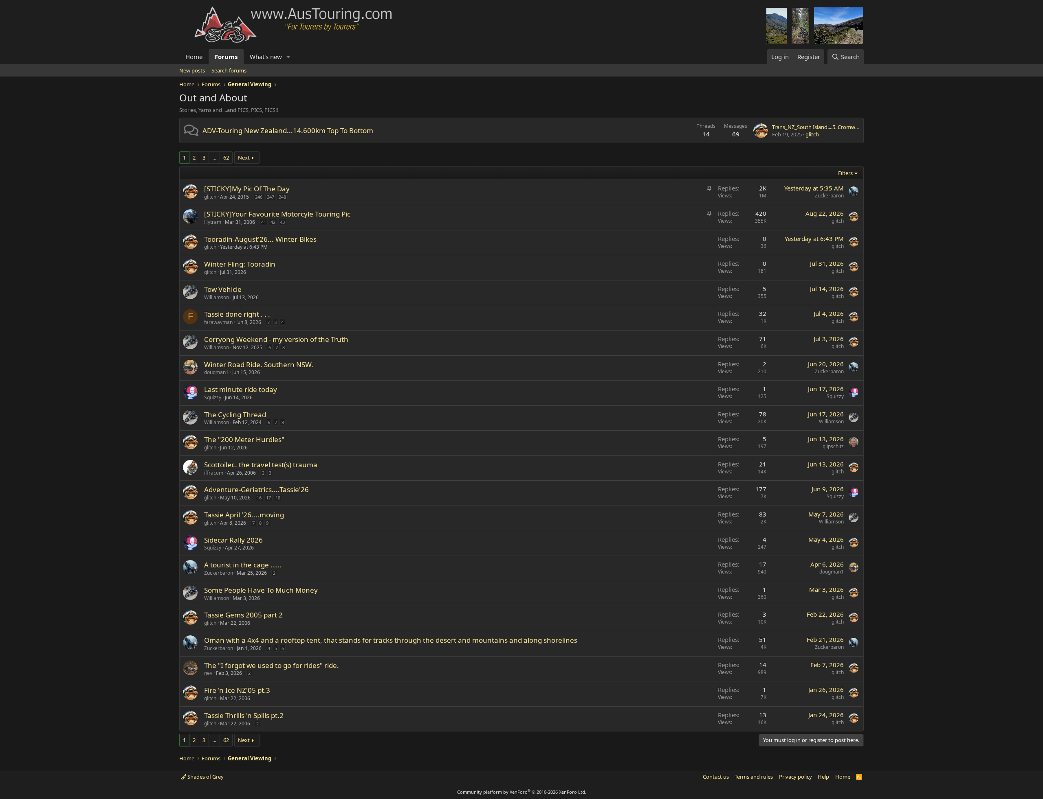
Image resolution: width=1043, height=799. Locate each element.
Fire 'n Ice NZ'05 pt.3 (237, 690)
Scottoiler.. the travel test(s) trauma (260, 464)
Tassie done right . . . (237, 314)
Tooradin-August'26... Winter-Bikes (260, 239)
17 (268, 498)
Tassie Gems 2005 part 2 (243, 614)
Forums (226, 57)
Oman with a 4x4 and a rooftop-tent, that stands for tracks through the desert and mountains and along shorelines (390, 640)
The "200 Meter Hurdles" (244, 439)
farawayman (218, 322)
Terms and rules (754, 776)
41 (263, 222)
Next (244, 157)
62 (226, 157)
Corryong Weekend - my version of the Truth (276, 339)
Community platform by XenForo (521, 792)
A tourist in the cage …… (242, 564)
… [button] (214, 157)
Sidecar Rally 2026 (233, 540)
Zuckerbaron (829, 195)
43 (282, 222)
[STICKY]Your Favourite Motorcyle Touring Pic (277, 214)
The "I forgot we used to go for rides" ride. (271, 665)
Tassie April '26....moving (244, 514)
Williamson (216, 297)
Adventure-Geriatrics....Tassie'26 (256, 489)
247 (270, 197)
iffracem (213, 472)
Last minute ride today (240, 389)
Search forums (228, 70)
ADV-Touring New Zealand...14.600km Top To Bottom (287, 130)
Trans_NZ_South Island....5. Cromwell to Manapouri (833, 127)
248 (282, 197)
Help (823, 776)
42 (273, 222)
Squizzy (212, 397)
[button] (288, 56)
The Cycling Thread (235, 414)
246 (258, 197)
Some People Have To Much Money (261, 590)
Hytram (212, 222)
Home (193, 57)
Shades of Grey (205, 776)
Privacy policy (795, 776)
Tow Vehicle (223, 289)
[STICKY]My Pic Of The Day (247, 188)
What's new (266, 57)
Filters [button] (845, 173)
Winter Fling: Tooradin (239, 264)
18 (277, 498)
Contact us (716, 776)
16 (259, 498)
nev (208, 673)
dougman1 (216, 372)
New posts (192, 70)
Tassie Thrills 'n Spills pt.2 (244, 715)
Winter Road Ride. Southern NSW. (258, 364)
